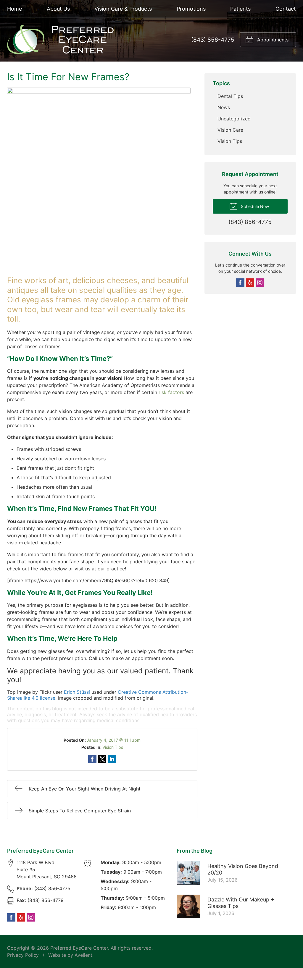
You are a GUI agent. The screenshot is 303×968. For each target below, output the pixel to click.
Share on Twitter (102, 759)
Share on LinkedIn (112, 759)
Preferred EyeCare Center (79, 948)
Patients (240, 9)
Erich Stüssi (77, 692)
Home (14, 9)
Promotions (191, 9)
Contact (285, 9)
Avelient (83, 955)
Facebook (240, 282)
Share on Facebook (92, 759)
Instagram (260, 282)
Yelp (250, 282)
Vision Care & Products (123, 9)
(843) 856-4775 (212, 39)
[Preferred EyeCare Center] (60, 39)
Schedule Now (254, 206)
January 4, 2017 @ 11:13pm (114, 740)
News (223, 107)
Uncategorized (234, 119)
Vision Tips (112, 747)
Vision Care (230, 130)
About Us (58, 9)
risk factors (171, 392)
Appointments (272, 40)
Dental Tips (230, 96)
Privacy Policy (23, 955)
